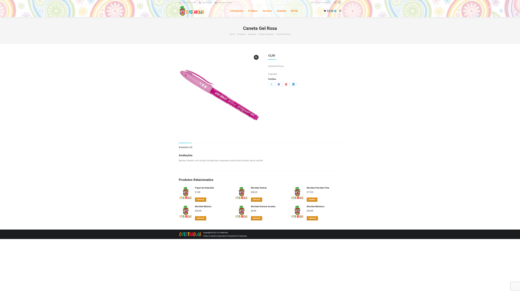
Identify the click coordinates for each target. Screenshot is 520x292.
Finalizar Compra (225, 2)
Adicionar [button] (200, 199)
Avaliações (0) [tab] (185, 147)
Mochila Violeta (259, 188)
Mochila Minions (203, 206)
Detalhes (312, 199)
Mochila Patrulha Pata (318, 188)
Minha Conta (207, 2)
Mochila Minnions (315, 206)
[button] (256, 57)
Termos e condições (322, 2)
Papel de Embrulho (204, 188)
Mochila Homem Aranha (263, 206)
